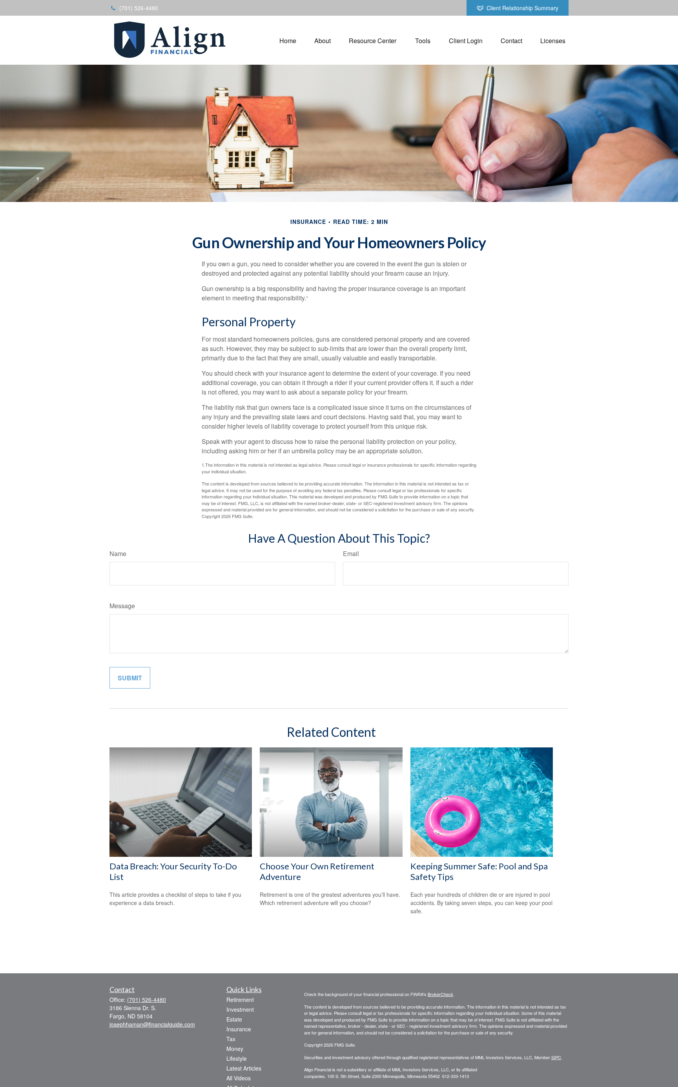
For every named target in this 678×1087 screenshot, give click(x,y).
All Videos (238, 1078)
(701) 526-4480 (138, 8)
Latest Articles (243, 1068)
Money (234, 1048)
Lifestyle (236, 1058)
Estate (234, 1019)
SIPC (556, 1057)
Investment (240, 1009)
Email (351, 553)
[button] (287, 40)
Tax (230, 1039)
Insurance (238, 1029)
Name (117, 553)
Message (122, 605)
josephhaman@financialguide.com (152, 1024)
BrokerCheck (440, 994)
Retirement (240, 999)
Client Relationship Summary (522, 8)
